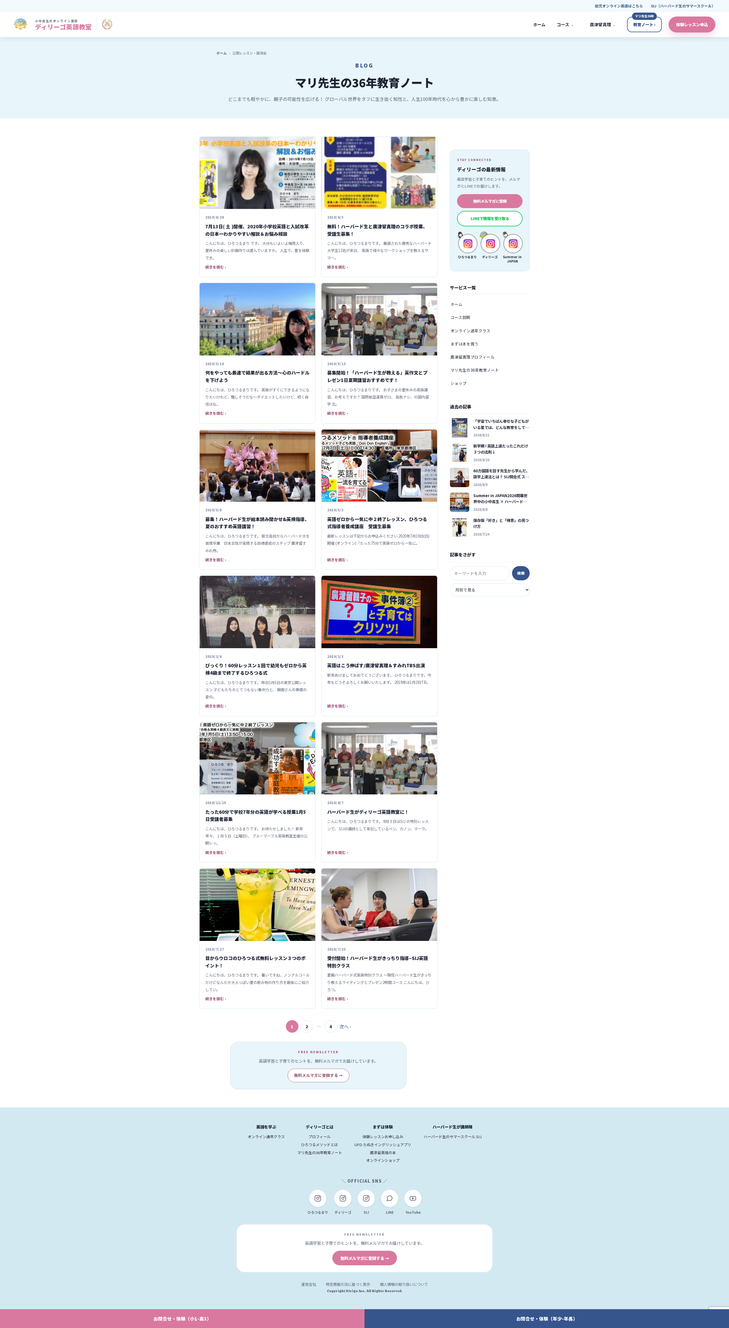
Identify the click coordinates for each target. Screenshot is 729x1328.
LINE (390, 1212)
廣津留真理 (603, 24)
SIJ (366, 1212)
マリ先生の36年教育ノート (474, 370)
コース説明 (460, 317)
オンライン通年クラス (470, 330)
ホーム (539, 24)
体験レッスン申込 (692, 24)
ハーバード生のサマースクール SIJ (453, 1136)
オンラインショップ (383, 1160)
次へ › (345, 1026)
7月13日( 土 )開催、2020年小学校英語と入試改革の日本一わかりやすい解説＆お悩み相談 (257, 230)
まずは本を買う (464, 344)
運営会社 (308, 1284)
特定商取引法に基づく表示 (348, 1284)
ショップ (458, 383)
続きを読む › (215, 267)
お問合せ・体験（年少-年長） (547, 1318)
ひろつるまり (318, 1212)
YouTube (413, 1212)
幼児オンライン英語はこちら (619, 6)
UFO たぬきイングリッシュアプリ (383, 1144)
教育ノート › (644, 24)
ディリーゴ (343, 1212)
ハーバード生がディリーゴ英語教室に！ (368, 811)
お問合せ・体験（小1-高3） (182, 1318)
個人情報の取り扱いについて (404, 1284)
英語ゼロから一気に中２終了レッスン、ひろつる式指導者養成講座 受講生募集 (377, 523)
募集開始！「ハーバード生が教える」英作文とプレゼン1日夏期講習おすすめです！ (377, 376)
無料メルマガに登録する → (318, 1075)
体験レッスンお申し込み (383, 1136)
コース (565, 24)
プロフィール (319, 1136)
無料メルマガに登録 (490, 201)
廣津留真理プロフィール (472, 357)
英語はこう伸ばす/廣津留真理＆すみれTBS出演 (376, 665)
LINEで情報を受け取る (490, 218)
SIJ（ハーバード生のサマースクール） (683, 6)
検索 (521, 573)
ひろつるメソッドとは (319, 1144)
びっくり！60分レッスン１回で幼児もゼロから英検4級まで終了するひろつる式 (256, 669)
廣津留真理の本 (383, 1152)
